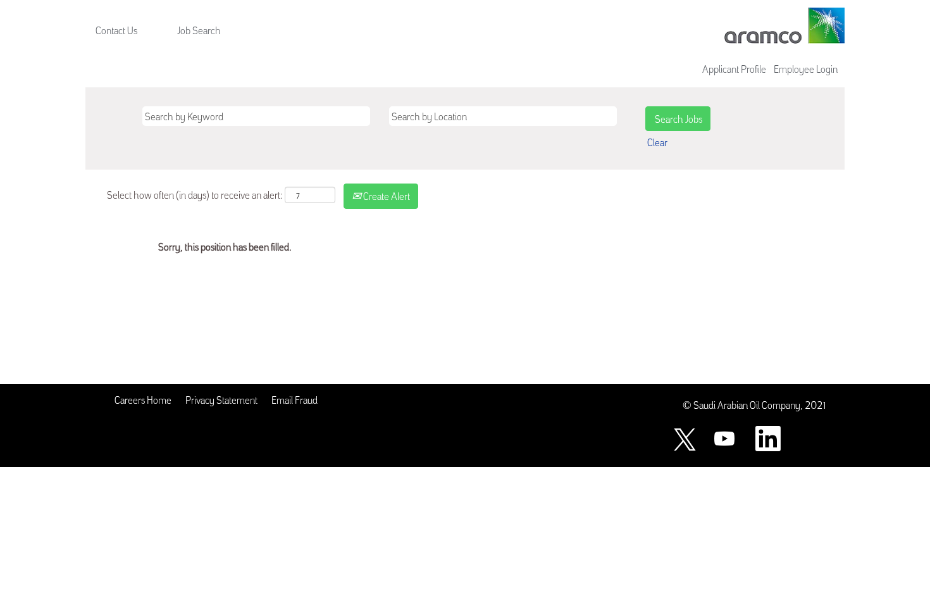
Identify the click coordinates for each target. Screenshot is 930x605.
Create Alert (385, 196)
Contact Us (116, 30)
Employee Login (806, 68)
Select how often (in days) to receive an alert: (195, 194)
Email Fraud (294, 399)
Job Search (199, 30)
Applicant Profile (734, 68)
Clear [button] (657, 142)
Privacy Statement (221, 399)
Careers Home (143, 399)
